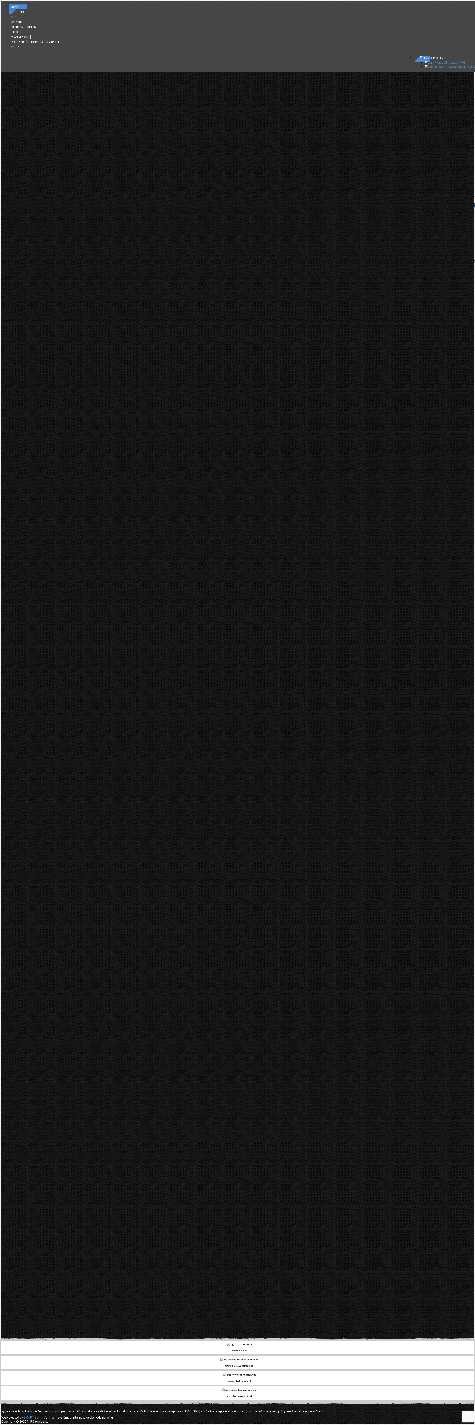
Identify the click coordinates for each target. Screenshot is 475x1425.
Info (14, 17)
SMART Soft (32, 1417)
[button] (431, 58)
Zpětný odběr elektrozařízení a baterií (35, 42)
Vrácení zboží (19, 37)
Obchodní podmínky (23, 27)
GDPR (14, 32)
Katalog (16, 22)
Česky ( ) (458, 63)
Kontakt (16, 47)
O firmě (20, 12)
